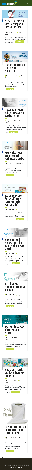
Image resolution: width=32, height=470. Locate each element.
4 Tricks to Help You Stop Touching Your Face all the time (14, 24)
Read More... (19, 41)
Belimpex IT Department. (16, 467)
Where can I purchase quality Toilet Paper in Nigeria (15, 372)
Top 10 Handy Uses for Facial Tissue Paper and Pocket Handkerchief (13, 200)
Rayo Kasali (19, 164)
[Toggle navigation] (27, 2)
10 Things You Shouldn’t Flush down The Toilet (15, 286)
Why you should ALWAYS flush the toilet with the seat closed (14, 244)
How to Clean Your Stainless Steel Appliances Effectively (15, 155)
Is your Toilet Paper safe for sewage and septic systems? (14, 112)
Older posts (4, 457)
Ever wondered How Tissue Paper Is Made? (14, 329)
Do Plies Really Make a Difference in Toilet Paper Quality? (15, 429)
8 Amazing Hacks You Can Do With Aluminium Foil (15, 68)
